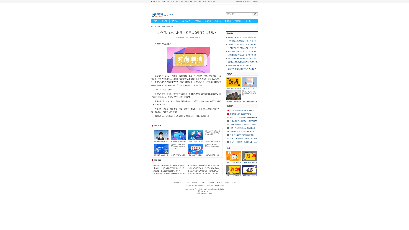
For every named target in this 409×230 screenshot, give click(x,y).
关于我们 (186, 182)
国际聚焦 (164, 21)
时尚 (186, 1)
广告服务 (203, 182)
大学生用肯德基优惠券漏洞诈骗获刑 (242, 110)
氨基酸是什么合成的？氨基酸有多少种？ (166, 171)
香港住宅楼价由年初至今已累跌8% (239, 65)
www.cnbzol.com (208, 185)
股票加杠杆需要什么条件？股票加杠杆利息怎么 (203, 174)
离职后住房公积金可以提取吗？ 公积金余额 (242, 51)
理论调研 (238, 21)
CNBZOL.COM (177, 182)
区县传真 (208, 21)
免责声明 (211, 182)
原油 (163, 1)
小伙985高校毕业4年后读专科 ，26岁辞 (243, 124)
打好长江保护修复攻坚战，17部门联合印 (243, 121)
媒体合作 (194, 182)
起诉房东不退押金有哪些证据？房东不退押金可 (203, 171)
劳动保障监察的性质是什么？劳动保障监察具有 (169, 165)
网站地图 (227, 182)
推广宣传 (233, 182)
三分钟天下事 (186, 21)
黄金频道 (164, 26)
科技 (177, 1)
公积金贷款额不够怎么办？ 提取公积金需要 (242, 55)
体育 (209, 1)
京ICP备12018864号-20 (191, 189)
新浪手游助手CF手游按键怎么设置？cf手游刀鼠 (203, 165)
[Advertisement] (206, 7)
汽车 (172, 1)
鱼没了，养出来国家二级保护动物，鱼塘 (243, 138)
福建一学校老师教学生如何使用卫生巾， (243, 128)
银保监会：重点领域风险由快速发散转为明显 (243, 62)
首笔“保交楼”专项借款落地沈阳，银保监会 (242, 58)
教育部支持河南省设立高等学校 (240, 114)
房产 (181, 1)
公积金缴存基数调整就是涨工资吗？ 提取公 (242, 41)
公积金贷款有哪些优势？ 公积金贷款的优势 (242, 44)
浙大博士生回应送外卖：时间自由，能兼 (243, 142)
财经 (168, 1)
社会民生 (218, 21)
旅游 (213, 1)
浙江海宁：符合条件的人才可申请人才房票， (243, 69)
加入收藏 (247, 1)
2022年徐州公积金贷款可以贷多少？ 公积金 (242, 48)
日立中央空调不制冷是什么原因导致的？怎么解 (169, 174)
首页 (154, 1)
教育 (200, 1)
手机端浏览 (239, 1)
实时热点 (198, 21)
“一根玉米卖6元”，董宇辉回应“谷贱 (241, 135)
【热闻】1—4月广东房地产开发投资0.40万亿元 (168, 168)
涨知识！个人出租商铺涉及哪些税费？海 (243, 117)
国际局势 (170, 26)
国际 (159, 1)
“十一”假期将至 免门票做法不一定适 (242, 131)
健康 (191, 1)
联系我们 (255, 1)
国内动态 (175, 21)
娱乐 (204, 1)
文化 (195, 1)
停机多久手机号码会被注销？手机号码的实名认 (203, 168)
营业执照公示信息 (205, 191)
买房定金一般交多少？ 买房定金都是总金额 (242, 37)
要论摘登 (228, 21)
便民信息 (248, 21)
